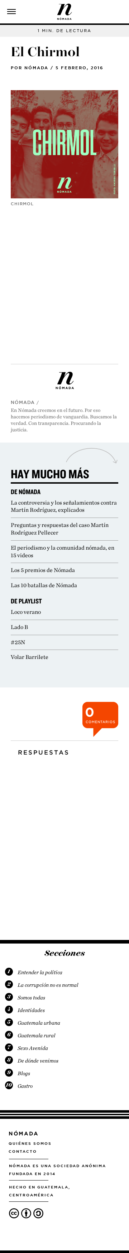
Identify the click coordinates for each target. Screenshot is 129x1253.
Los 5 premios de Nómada (43, 570)
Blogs (24, 1073)
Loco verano (26, 611)
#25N (18, 642)
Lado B (19, 627)
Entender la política (40, 972)
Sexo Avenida (33, 1048)
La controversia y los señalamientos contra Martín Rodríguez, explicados (64, 506)
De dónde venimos (38, 1061)
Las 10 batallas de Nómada (44, 585)
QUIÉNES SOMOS (30, 1143)
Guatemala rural (36, 1035)
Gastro (25, 1086)
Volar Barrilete (29, 657)
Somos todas (31, 997)
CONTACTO (23, 1151)
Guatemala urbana (39, 1023)
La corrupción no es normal (48, 985)
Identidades (31, 1010)
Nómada (36, 67)
